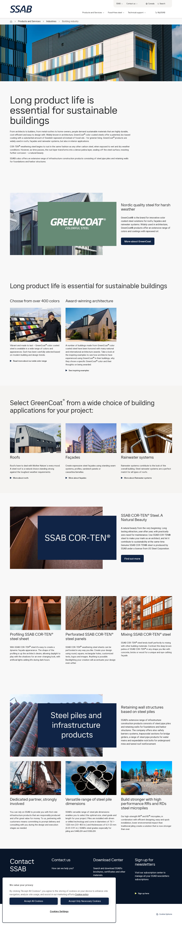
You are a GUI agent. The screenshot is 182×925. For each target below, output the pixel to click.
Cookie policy (82, 894)
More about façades (77, 478)
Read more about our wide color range (30, 361)
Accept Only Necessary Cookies (85, 901)
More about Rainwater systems (138, 478)
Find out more (132, 558)
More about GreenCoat (137, 241)
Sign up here (143, 893)
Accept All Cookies (33, 901)
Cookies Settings (59, 911)
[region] (59, 900)
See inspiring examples (79, 370)
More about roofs (20, 478)
